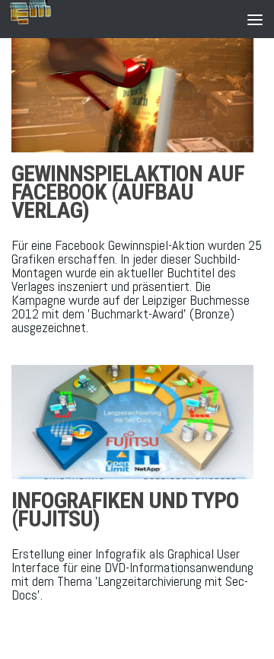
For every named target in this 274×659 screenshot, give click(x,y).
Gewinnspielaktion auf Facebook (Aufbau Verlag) (127, 191)
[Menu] (255, 19)
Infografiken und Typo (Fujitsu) (125, 509)
